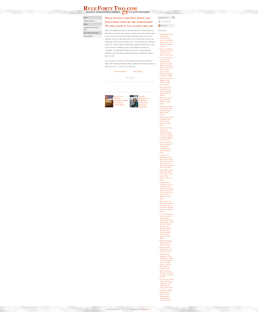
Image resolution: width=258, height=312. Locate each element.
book (123, 61)
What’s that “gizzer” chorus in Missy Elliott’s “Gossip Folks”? (166, 101)
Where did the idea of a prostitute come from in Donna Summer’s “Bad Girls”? (167, 121)
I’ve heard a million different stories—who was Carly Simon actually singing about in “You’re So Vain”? (166, 295)
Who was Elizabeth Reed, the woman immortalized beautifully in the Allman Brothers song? (166, 147)
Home (86, 17)
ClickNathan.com (145, 309)
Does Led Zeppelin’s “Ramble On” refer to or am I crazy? (166, 52)
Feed (164, 25)
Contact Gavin (165, 21)
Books (86, 24)
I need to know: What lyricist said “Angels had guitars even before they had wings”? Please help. (166, 283)
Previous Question (120, 71)
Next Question (137, 71)
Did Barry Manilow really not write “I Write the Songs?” (166, 243)
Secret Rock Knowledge (91, 33)
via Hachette (143, 107)
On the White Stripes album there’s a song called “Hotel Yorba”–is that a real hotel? (166, 175)
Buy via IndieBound (144, 98)
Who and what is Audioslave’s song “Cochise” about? (165, 249)
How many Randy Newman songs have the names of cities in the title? (166, 274)
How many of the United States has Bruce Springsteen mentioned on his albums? (165, 91)
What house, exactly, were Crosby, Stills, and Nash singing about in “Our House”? (166, 110)
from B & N (143, 105)
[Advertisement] (128, 87)
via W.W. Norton (119, 105)
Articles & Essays (89, 21)
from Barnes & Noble (121, 100)
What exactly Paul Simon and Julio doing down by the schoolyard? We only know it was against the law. (166, 206)
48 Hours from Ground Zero (91, 28)
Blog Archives (88, 36)
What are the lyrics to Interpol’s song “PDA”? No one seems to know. (166, 81)
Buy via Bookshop (118, 97)
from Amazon (118, 102)
